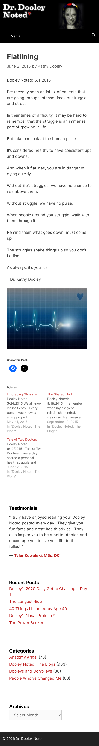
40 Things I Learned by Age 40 (38, 608)
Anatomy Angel (23, 657)
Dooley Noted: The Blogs (32, 664)
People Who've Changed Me (35, 678)
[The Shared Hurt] (67, 412)
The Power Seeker (26, 622)
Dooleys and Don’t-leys (30, 671)
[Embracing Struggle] (27, 412)
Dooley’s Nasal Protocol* (32, 615)
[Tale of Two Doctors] (27, 458)
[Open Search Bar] (93, 35)
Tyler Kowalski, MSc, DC (37, 555)
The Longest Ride (25, 601)
